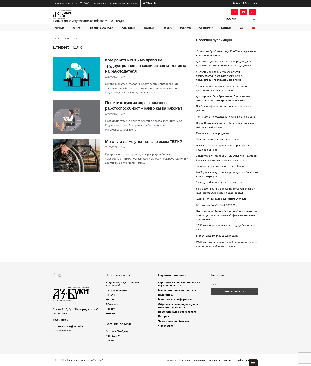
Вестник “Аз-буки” (117, 331)
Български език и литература (177, 290)
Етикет (67, 38)
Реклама (185, 27)
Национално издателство (71, 3)
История (163, 316)
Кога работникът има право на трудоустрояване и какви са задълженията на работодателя (145, 65)
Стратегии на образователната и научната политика (179, 284)
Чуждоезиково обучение (174, 321)
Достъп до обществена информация (185, 360)
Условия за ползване (220, 360)
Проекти (166, 27)
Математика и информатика (176, 299)
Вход (237, 3)
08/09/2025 (113, 114)
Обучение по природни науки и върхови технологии (178, 305)
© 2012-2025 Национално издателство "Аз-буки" (78, 360)
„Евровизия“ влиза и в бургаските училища (221, 198)
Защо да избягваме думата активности (219, 182)
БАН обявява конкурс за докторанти (217, 235)
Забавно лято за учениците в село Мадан (220, 166)
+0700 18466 (60, 319)
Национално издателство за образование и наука (88, 21)
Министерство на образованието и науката (116, 3)
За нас (76, 27)
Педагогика (165, 294)
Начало (60, 27)
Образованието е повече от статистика (219, 139)
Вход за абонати (116, 290)
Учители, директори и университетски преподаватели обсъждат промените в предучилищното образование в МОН (219, 75)
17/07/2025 (113, 147)
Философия (165, 325)
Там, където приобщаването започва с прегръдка (225, 116)
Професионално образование (177, 311)
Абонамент (206, 27)
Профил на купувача (246, 360)
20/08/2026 (113, 77)
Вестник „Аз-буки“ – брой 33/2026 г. (216, 205)
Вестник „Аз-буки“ (102, 27)
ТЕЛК (76, 38)
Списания (128, 27)
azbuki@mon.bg (62, 330)
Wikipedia (151, 3)
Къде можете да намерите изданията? (122, 284)
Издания (148, 27)
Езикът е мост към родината (212, 133)
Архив (110, 340)
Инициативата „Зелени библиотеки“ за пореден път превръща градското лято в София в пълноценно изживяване (226, 215)
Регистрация (251, 3)
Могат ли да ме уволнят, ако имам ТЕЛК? (143, 141)
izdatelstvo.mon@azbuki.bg (68, 326)
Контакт (226, 27)
